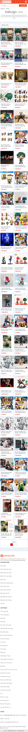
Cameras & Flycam (5, 676)
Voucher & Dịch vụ (5, 707)
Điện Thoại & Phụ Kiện (6, 635)
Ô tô (1, 693)
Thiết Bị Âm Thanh (5, 656)
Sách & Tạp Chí (4, 700)
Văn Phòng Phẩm (5, 686)
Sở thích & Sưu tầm (5, 690)
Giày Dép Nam (4, 632)
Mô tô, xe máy (4, 697)
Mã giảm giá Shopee (5, 600)
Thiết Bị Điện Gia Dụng (6, 628)
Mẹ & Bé (2, 666)
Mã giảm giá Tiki (4, 593)
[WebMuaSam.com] (8, 1)
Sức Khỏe (3, 621)
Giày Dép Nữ (3, 645)
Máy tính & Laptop (5, 704)
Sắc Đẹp (2, 618)
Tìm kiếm (22, 5)
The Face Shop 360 (16, 726)
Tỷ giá (9, 726)
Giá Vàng (23, 726)
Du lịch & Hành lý (5, 638)
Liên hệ (2, 603)
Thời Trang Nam (4, 614)
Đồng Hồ (2, 652)
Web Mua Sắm (21, 730)
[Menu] (26, 2)
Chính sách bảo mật (5, 569)
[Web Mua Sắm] (7, 555)
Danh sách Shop (4, 586)
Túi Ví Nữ (2, 642)
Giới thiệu (3, 566)
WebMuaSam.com (12, 730)
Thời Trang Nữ (4, 611)
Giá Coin (6, 728)
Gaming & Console (5, 673)
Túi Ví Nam (3, 649)
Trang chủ (2, 8)
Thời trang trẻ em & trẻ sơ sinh (8, 669)
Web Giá (2, 728)
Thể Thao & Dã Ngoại (6, 683)
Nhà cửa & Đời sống (5, 680)
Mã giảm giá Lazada (5, 596)
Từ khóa (7, 8)
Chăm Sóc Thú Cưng (6, 662)
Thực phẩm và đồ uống (6, 659)
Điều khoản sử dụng (5, 572)
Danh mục (3, 579)
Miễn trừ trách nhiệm (6, 576)
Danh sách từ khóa (5, 589)
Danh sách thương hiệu (6, 583)
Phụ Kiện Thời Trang (5, 625)
